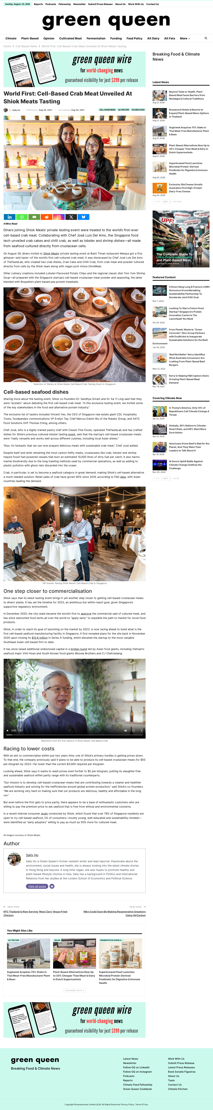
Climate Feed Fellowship (137, 1084)
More (183, 38)
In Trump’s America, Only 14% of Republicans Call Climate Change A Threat (189, 411)
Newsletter (79, 4)
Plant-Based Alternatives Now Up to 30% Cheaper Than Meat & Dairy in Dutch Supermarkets (189, 149)
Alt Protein (123, 110)
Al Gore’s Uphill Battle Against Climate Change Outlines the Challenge (186, 465)
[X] (71, 217)
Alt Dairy (153, 38)
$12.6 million (40, 637)
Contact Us (152, 4)
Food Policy (134, 38)
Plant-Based (30, 38)
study (44, 813)
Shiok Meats (51, 253)
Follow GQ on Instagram (137, 1071)
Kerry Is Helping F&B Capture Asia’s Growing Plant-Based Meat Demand (189, 379)
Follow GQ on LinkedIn (136, 1067)
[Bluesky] (83, 217)
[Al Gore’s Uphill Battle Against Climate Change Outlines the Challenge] (160, 465)
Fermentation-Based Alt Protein (112, 940)
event (71, 434)
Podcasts (50, 4)
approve (86, 613)
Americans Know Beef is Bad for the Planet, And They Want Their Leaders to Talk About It (189, 447)
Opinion (48, 38)
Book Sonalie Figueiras (182, 1071)
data (123, 476)
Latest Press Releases (181, 1067)
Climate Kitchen (178, 1089)
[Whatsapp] (22, 217)
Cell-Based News (107, 110)
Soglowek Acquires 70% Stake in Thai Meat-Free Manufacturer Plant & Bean (189, 131)
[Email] (34, 217)
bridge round (79, 649)
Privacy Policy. (128, 1104)
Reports (38, 4)
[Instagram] (59, 217)
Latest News (130, 1058)
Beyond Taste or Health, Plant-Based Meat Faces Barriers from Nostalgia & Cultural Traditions (187, 95)
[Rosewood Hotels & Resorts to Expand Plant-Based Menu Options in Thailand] (160, 113)
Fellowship (65, 4)
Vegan (57, 940)
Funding (116, 38)
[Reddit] (46, 217)
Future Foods (138, 110)
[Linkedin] (9, 217)
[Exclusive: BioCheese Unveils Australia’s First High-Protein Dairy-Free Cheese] (160, 188)
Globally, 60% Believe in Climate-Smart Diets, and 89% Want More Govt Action (188, 429)
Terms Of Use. (141, 1104)
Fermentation (96, 38)
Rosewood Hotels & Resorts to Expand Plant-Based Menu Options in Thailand (189, 113)
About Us (120, 4)
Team (171, 1080)
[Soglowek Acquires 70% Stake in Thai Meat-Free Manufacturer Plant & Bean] (28, 953)
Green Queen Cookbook (137, 1089)
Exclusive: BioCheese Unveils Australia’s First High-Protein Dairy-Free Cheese (186, 188)
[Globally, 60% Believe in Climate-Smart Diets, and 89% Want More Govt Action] (160, 429)
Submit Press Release (100, 4)
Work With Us (136, 4)
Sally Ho (32, 855)
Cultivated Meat (70, 38)
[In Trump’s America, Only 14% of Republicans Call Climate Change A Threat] (160, 411)
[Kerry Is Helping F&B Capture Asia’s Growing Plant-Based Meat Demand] (160, 379)
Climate (10, 38)
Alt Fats (169, 38)
